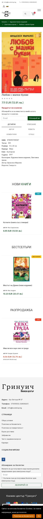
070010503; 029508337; (29, 2)
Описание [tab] (31, 124)
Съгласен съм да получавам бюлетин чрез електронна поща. (19, 479)
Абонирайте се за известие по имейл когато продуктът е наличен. (19, 112)
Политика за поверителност (12, 428)
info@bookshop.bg (10, 2)
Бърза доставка (8, 431)
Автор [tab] (11, 129)
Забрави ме (6, 435)
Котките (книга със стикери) (15, 222)
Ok (39, 516)
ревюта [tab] (31, 129)
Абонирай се (21, 485)
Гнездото (12, 165)
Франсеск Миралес (14, 163)
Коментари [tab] (12, 134)
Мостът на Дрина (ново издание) (17, 285)
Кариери (5, 443)
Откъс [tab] (31, 134)
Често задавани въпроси (11, 439)
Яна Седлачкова (13, 227)
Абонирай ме (34, 118)
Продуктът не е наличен (12, 108)
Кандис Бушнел (13, 353)
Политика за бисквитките (11, 424)
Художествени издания (20, 157)
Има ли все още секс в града (15, 348)
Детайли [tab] (12, 124)
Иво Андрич (12, 290)
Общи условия (7, 420)
